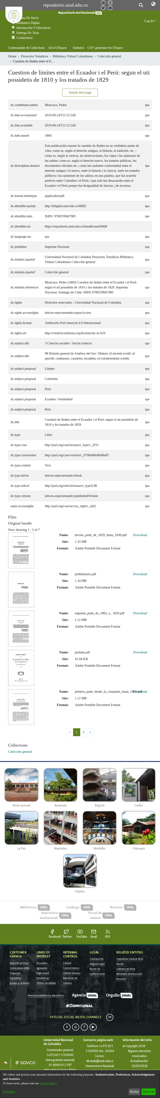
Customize (9, 1091)
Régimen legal (97, 964)
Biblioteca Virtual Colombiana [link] (73, 56)
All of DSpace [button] (57, 47)
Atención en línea (19, 963)
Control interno (71, 968)
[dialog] (80, 1084)
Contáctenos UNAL (20, 968)
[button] (141, 5)
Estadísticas (42, 978)
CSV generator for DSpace (105, 47)
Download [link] (140, 535)
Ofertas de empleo (46, 983)
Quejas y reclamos (19, 983)
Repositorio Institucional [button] (76, 13)
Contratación (97, 959)
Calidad (67, 963)
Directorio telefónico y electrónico (46, 995)
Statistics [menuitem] (78, 47)
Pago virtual (42, 973)
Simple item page (80, 92)
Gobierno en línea (125, 969)
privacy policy (48, 1083)
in (109, 1017)
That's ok (148, 1091)
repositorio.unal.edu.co (65, 5)
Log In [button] (149, 21)
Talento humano (71, 973)
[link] (20, 751)
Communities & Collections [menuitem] (26, 47)
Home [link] (12, 56)
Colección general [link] (109, 56)
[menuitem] (58, 48)
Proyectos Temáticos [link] (34, 56)
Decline (134, 1091)
